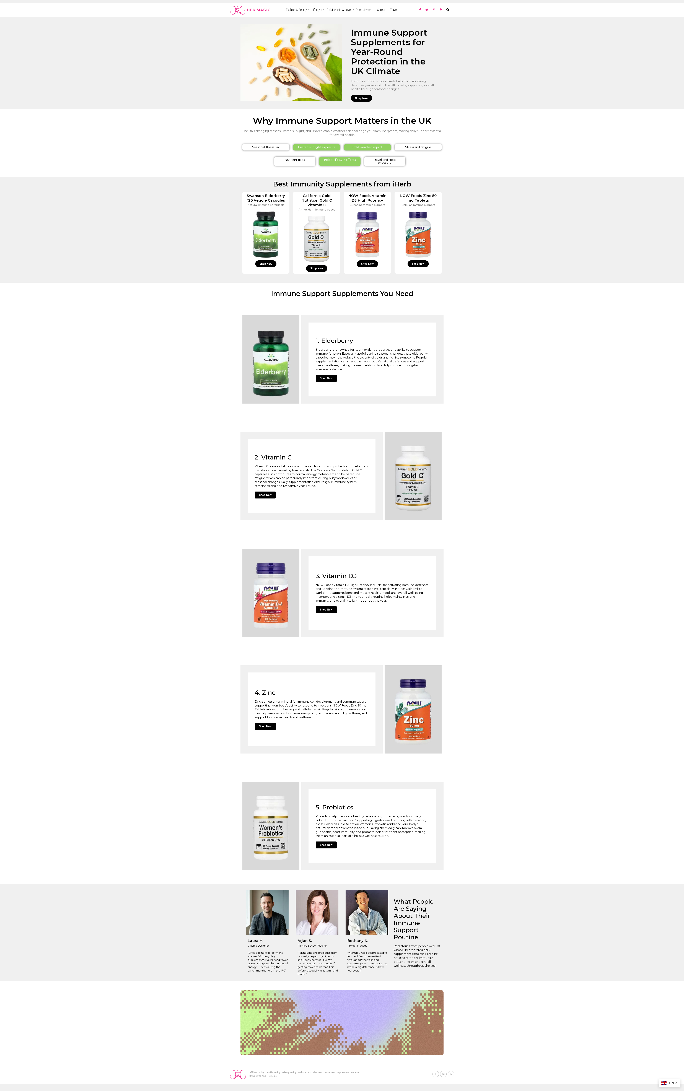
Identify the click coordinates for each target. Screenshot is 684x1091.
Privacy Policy (289, 1072)
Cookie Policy (273, 1072)
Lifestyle (317, 10)
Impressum (343, 1072)
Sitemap (354, 1072)
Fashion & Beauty (296, 10)
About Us (317, 1072)
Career (381, 10)
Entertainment (364, 10)
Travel (393, 10)
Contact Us (329, 1072)
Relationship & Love (339, 10)
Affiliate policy (256, 1072)
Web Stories (304, 1072)
